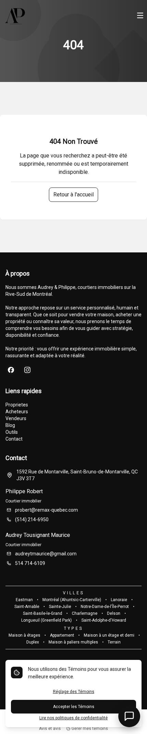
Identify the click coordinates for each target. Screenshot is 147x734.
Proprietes (16, 404)
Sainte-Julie (60, 606)
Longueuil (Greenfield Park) (46, 620)
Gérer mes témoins (89, 728)
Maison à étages (24, 635)
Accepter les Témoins (73, 706)
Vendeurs (15, 418)
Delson (113, 613)
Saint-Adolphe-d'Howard (103, 620)
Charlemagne (84, 613)
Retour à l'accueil (73, 194)
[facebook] (10, 369)
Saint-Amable (26, 606)
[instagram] (27, 369)
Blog (10, 425)
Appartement (62, 635)
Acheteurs (16, 411)
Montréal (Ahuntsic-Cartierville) (71, 599)
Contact (14, 439)
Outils (11, 432)
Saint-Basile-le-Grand (42, 613)
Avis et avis (50, 728)
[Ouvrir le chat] (129, 716)
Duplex (32, 642)
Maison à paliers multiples (73, 642)
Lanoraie (119, 599)
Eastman (24, 599)
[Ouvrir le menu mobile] (140, 16)
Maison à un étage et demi (109, 635)
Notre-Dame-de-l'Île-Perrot (105, 606)
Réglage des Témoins (73, 691)
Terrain (114, 642)
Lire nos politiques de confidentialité (73, 718)
